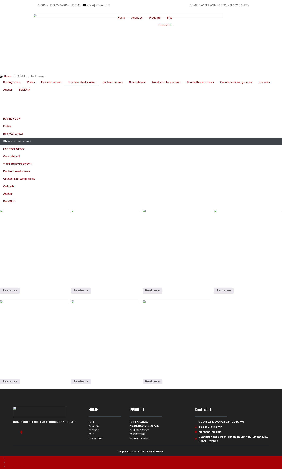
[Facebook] (21, 432)
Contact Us (165, 25)
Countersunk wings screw (236, 82)
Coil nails (264, 82)
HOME (93, 410)
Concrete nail (137, 82)
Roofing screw (12, 82)
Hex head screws (112, 82)
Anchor (7, 89)
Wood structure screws (166, 82)
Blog (169, 17)
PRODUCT (137, 410)
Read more (10, 290)
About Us (137, 17)
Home (121, 17)
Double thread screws (200, 82)
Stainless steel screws (81, 82)
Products (154, 17)
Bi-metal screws (51, 82)
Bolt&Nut (24, 89)
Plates (31, 82)
